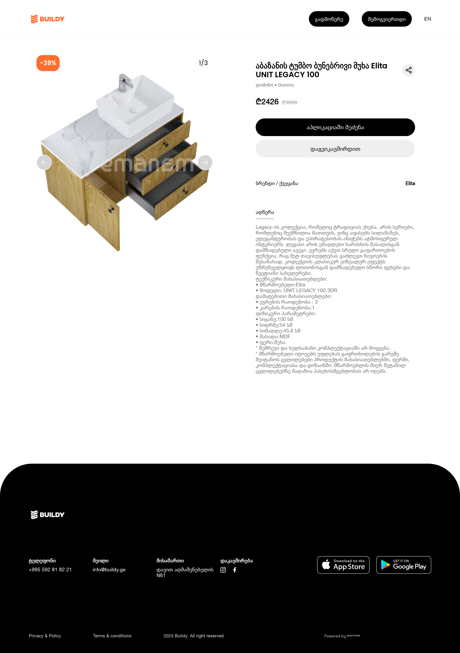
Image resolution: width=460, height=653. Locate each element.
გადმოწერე (329, 19)
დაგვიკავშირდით (335, 148)
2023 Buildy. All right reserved (194, 635)
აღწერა (265, 212)
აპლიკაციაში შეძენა (335, 127)
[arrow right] (205, 162)
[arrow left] (44, 162)
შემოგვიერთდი (387, 19)
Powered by (335, 636)
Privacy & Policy (45, 635)
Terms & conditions (112, 635)
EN (427, 19)
